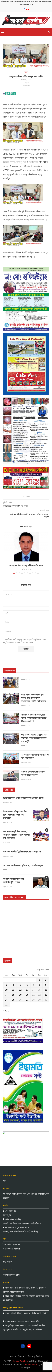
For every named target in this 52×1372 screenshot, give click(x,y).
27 (27, 1000)
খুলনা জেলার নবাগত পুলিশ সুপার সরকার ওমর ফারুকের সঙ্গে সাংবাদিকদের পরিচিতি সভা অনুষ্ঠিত (33, 697)
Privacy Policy (35, 1356)
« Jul (6, 1010)
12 (20, 990)
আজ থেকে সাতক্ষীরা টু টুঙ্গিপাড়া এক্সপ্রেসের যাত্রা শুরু (22, 851)
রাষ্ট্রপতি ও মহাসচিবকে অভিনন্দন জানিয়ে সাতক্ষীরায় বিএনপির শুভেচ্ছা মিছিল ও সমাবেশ (33, 717)
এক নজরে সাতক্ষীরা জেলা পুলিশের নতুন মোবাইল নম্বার (23, 865)
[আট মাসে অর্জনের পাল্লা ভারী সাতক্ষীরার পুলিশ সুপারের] (41, 882)
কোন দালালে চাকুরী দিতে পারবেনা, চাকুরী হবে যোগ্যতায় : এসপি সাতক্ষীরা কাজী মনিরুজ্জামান (16, 834)
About (13, 1356)
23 (46, 995)
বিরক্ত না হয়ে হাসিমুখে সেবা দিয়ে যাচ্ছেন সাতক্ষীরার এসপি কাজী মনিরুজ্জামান (15, 814)
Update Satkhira (20, 1361)
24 (6, 1000)
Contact (22, 1356)
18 (13, 995)
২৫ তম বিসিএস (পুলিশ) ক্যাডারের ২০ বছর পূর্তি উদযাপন (35, 756)
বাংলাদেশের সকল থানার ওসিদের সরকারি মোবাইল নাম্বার (23, 798)
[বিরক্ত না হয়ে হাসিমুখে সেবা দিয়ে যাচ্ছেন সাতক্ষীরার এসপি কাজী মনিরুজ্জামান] (41, 815)
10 (6, 990)
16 (46, 990)
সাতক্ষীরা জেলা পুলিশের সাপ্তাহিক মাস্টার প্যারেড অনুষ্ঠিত (33, 773)
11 (13, 990)
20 (27, 995)
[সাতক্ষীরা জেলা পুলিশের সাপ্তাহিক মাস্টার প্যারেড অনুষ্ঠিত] (11, 775)
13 (27, 990)
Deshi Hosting (32, 1364)
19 (20, 995)
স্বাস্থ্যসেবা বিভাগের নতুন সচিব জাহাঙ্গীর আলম (26, 565)
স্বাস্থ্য (26, 72)
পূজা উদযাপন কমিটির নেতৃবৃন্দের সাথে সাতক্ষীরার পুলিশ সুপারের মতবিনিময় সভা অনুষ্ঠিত (34, 737)
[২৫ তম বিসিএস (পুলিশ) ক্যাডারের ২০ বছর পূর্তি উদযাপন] (11, 758)
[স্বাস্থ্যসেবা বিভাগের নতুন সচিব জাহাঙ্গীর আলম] (26, 546)
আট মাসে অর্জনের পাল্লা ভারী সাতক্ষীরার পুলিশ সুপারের (13, 880)
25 (13, 1000)
